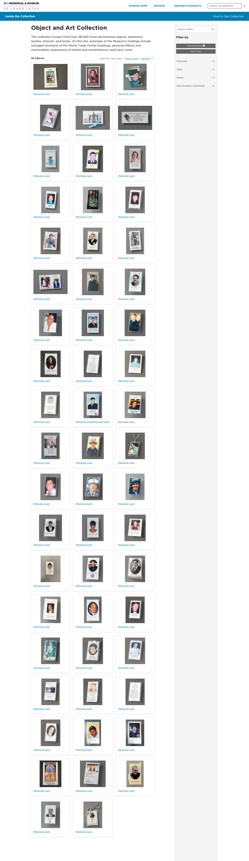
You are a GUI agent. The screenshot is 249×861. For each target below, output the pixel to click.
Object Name (131, 58)
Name (180, 77)
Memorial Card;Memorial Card (92, 421)
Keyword (182, 61)
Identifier (145, 58)
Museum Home (138, 5)
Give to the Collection (228, 16)
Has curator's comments (191, 85)
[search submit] (213, 29)
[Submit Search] (244, 6)
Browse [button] (159, 5)
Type (179, 69)
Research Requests (187, 5)
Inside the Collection (20, 16)
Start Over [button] (196, 51)
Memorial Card (41, 94)
